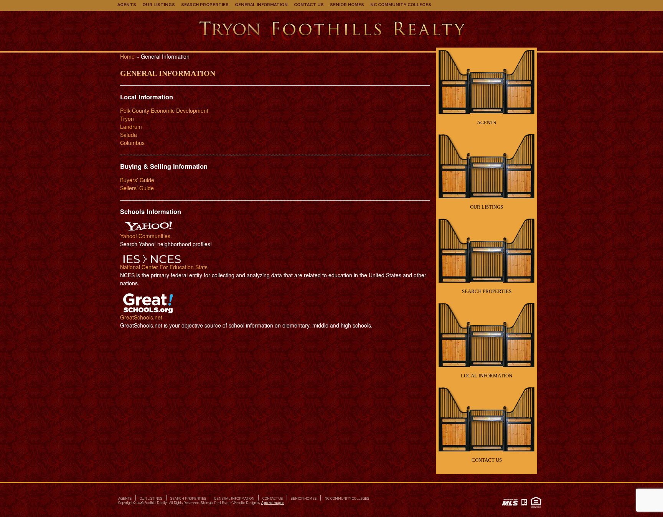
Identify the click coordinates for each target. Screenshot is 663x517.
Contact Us (309, 4)
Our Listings (158, 4)
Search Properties (205, 4)
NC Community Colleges (400, 4)
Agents (126, 4)
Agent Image (272, 503)
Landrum (131, 126)
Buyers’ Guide (137, 180)
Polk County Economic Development (164, 110)
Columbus (132, 143)
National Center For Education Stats (164, 267)
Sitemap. (207, 503)
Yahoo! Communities (145, 236)
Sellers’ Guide (137, 188)
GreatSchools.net (141, 317)
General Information (261, 4)
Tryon (127, 118)
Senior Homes (347, 4)
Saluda (128, 134)
